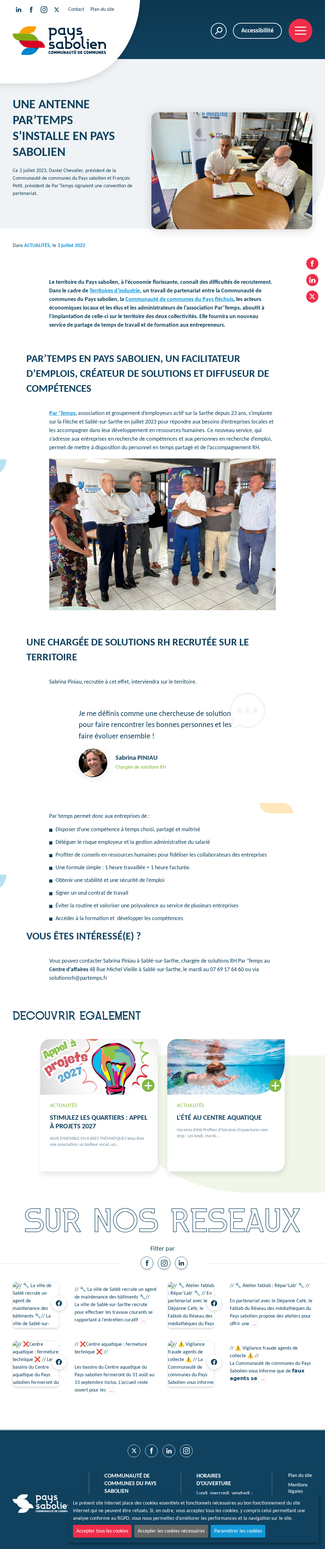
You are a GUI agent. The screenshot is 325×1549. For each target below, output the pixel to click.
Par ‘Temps (62, 414)
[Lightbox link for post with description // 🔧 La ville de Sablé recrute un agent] (36, 1305)
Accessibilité (257, 31)
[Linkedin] (181, 1263)
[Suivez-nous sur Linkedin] (18, 9)
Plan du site (102, 9)
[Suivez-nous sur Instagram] (44, 9)
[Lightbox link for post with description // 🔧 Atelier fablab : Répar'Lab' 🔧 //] (191, 1305)
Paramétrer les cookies (238, 1531)
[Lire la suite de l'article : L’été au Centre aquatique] (226, 1105)
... (143, 1320)
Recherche (219, 31)
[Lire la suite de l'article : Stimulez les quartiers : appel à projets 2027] (99, 1105)
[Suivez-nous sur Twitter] (56, 9)
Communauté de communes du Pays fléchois (179, 300)
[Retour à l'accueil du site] (59, 40)
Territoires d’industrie (115, 291)
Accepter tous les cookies (102, 1531)
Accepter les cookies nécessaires (171, 1531)
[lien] (147, 1263)
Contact (76, 9)
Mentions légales (298, 1488)
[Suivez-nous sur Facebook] (31, 9)
